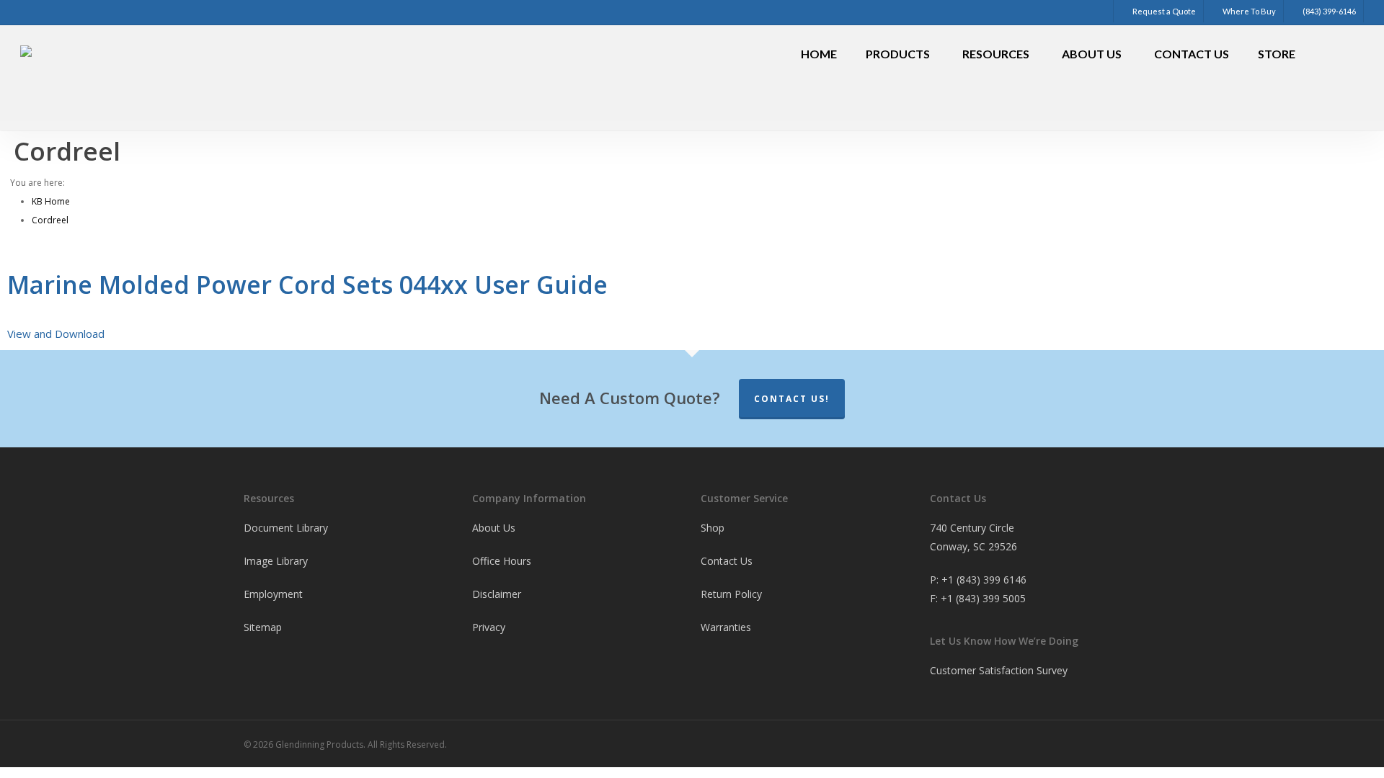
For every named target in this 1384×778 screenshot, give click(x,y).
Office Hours (501, 561)
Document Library (286, 528)
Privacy (488, 627)
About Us (493, 528)
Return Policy (731, 594)
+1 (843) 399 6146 (983, 579)
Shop (712, 528)
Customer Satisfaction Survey (999, 670)
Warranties (726, 627)
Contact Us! (792, 399)
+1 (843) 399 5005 (983, 598)
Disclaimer (496, 594)
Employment (273, 594)
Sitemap (263, 627)
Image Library (276, 561)
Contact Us (727, 561)
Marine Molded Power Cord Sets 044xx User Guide (307, 284)
